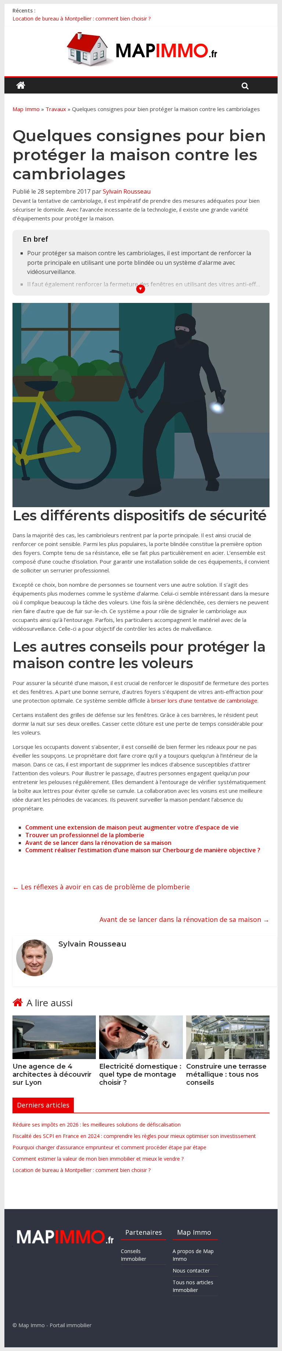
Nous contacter (191, 1270)
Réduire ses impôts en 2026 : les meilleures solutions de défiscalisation (96, 1124)
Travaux (56, 109)
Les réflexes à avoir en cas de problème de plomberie (101, 886)
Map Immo (26, 109)
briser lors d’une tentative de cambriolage (204, 700)
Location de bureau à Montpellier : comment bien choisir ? (81, 18)
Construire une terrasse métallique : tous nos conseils (226, 1074)
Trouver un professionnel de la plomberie (84, 835)
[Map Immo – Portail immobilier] (20, 86)
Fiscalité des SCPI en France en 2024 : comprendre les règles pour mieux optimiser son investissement (134, 1135)
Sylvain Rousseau (127, 191)
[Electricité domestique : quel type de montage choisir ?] (141, 1020)
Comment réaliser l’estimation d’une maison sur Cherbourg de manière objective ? (142, 850)
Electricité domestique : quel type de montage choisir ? (140, 1074)
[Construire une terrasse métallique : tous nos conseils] (228, 1020)
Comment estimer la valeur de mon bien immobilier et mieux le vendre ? (98, 1158)
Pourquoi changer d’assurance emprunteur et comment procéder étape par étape (109, 1147)
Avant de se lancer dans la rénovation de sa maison (98, 843)
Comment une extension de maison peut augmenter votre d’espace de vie (132, 827)
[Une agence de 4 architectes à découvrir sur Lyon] (54, 1020)
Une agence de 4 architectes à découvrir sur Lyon (51, 1074)
